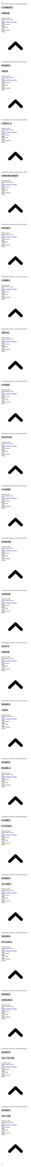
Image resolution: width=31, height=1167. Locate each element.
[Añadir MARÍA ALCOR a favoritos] (3, 1127)
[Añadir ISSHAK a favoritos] (3, 552)
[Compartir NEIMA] (3, 244)
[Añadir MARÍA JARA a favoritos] (3, 721)
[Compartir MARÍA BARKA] (3, 784)
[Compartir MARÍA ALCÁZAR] (3, 1074)
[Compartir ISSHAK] (3, 558)
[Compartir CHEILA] (3, 140)
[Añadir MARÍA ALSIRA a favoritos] (3, 895)
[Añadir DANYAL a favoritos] (3, 448)
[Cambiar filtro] (3, 27)
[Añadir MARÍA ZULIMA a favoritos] (3, 953)
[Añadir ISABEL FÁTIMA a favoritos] (3, 837)
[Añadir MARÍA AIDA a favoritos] (3, 82)
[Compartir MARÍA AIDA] (3, 87)
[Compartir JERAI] (3, 349)
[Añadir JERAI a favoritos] (3, 343)
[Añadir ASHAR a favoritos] (3, 605)
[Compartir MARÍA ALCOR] (3, 1132)
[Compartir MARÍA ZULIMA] (3, 958)
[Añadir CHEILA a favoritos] (3, 134)
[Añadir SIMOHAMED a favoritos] (3, 186)
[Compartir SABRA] (3, 296)
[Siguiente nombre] (2, 1165)
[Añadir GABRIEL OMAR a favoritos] (3, 24)
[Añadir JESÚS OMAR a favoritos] (3, 663)
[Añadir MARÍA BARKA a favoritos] (3, 779)
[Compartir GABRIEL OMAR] (3, 29)
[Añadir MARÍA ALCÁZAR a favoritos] (3, 1069)
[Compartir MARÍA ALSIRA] (3, 900)
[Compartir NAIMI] (3, 401)
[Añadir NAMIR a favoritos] (3, 500)
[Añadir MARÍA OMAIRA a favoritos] (3, 1011)
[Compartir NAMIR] (3, 506)
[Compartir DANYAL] (3, 453)
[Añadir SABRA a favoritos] (3, 291)
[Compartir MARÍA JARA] (3, 726)
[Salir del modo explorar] (2, 2)
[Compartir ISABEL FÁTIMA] (3, 842)
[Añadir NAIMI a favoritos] (3, 395)
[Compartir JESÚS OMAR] (3, 668)
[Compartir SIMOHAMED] (3, 192)
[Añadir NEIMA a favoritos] (3, 239)
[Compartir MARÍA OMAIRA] (3, 1016)
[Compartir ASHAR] (3, 610)
